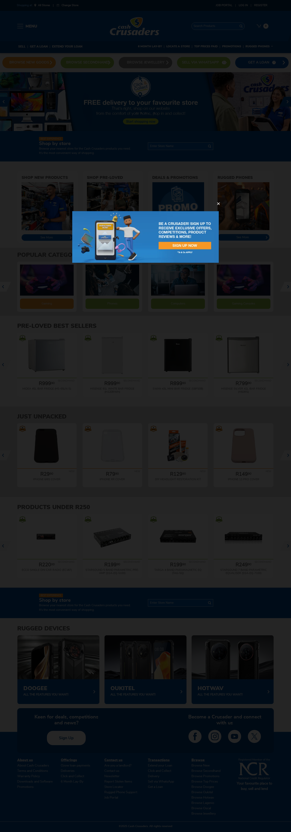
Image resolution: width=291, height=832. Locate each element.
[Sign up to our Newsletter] (145, 237)
